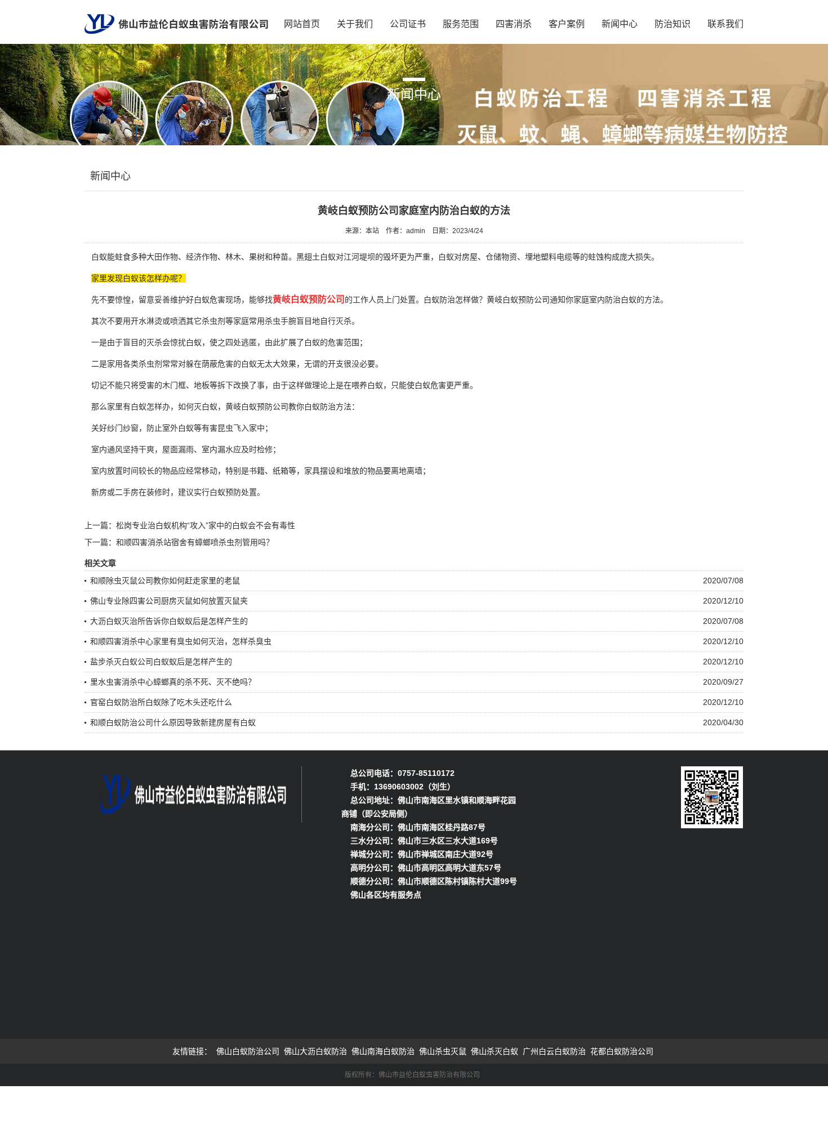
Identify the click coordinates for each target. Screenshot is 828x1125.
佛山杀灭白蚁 (494, 1051)
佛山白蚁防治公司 (247, 1051)
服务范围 (461, 24)
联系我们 (725, 24)
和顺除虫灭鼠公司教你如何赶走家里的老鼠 (165, 580)
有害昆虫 (217, 427)
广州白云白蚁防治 (554, 1051)
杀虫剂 (213, 320)
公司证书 (408, 24)
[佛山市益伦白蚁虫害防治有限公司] (176, 20)
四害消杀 (514, 24)
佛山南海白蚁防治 (383, 1051)
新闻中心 (620, 24)
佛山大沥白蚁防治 (315, 1051)
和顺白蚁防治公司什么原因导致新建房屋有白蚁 (173, 722)
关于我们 (355, 24)
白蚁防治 (320, 406)
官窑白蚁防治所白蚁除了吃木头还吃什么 (161, 702)
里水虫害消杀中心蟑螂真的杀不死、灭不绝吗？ (173, 681)
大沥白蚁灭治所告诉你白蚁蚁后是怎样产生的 (169, 621)
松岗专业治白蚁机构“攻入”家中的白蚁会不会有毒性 (205, 525)
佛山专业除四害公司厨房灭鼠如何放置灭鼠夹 (169, 600)
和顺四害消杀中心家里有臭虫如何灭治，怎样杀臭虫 (180, 641)
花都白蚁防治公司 (621, 1051)
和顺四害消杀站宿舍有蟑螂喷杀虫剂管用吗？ (195, 542)
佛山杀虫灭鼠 (442, 1051)
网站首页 (302, 24)
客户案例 (567, 24)
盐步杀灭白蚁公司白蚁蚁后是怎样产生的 (161, 661)
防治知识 (673, 24)
